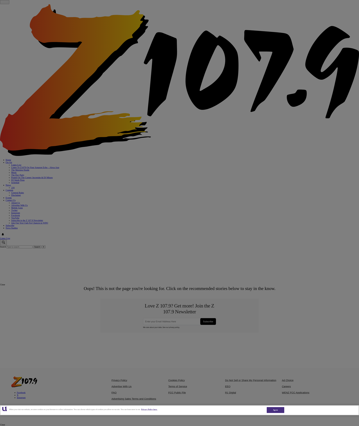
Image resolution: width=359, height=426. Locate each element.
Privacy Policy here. (149, 409)
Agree (275, 410)
